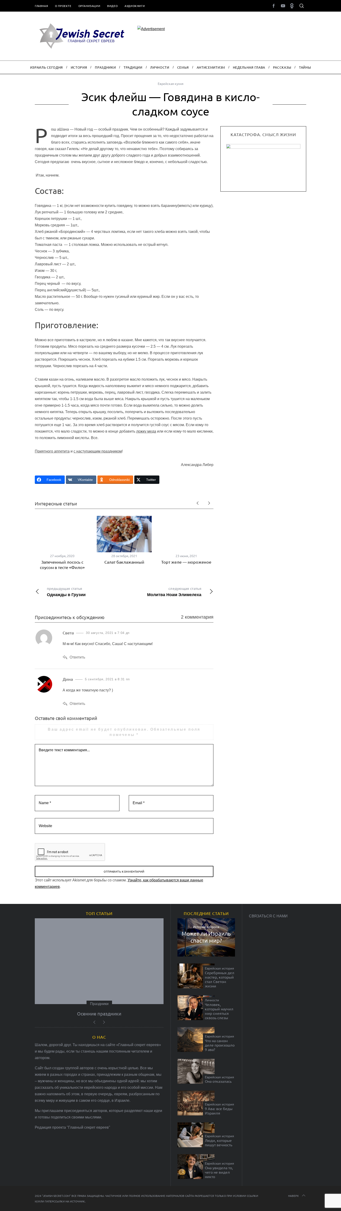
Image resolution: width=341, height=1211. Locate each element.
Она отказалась (218, 1081)
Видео (112, 6)
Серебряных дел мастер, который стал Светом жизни (219, 979)
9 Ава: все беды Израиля (218, 1110)
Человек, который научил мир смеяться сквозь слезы (219, 1011)
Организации (89, 6)
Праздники (99, 1004)
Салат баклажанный (124, 561)
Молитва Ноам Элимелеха (174, 591)
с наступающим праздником (98, 451)
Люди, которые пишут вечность (218, 1142)
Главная (41, 6)
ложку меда (146, 431)
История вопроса (206, 927)
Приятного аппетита (52, 451)
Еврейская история (219, 968)
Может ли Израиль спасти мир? (206, 937)
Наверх (293, 1196)
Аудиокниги (135, 6)
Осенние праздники (99, 1013)
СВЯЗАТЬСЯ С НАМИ (268, 916)
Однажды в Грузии (66, 591)
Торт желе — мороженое (186, 561)
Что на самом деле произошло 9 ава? (220, 1045)
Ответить (77, 657)
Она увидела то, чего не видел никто (219, 1172)
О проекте (63, 6)
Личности (212, 1000)
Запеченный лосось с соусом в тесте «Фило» (62, 564)
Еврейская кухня (170, 83)
